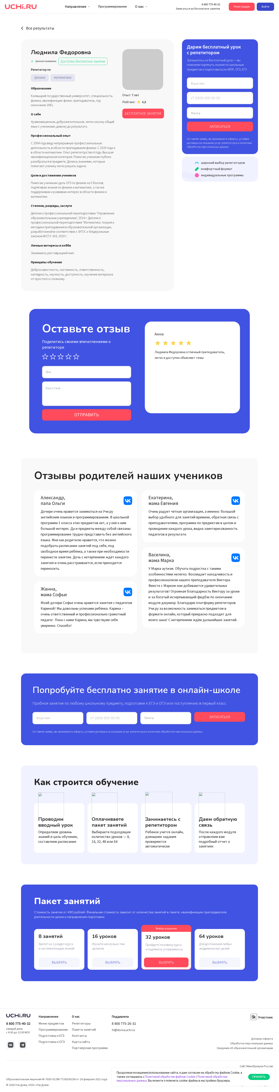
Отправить (86, 415)
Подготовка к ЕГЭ (51, 1036)
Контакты (79, 1036)
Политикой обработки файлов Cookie (170, 1077)
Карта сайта (81, 1042)
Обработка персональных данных (251, 1043)
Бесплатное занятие (143, 113)
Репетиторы (81, 1023)
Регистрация (242, 7)
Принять (259, 1077)
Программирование (53, 1030)
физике (39, 77)
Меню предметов (51, 1023)
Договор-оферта (262, 1039)
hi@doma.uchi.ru (123, 1030)
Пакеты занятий (84, 1030)
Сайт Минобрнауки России (256, 1066)
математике (62, 77)
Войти (265, 7)
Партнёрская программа (90, 1048)
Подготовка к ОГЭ (52, 1042)
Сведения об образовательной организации (245, 1048)
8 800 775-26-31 (124, 1023)
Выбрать (59, 962)
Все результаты (40, 28)
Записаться (220, 127)
